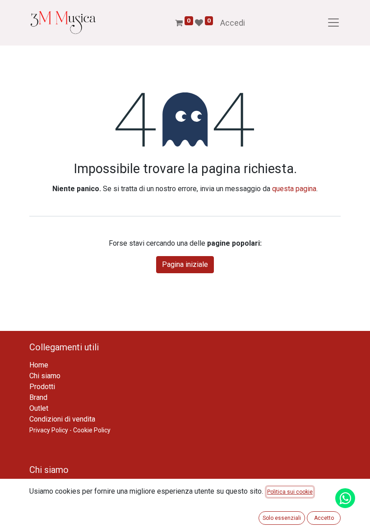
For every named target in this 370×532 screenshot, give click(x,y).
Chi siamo (44, 375)
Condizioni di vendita (62, 419)
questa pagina (294, 188)
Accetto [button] (324, 518)
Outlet (38, 408)
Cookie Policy (92, 430)
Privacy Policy (48, 430)
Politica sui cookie (290, 492)
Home (38, 365)
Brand (38, 397)
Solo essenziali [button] (282, 518)
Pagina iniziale (185, 264)
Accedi (232, 23)
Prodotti (42, 386)
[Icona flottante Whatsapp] (345, 498)
